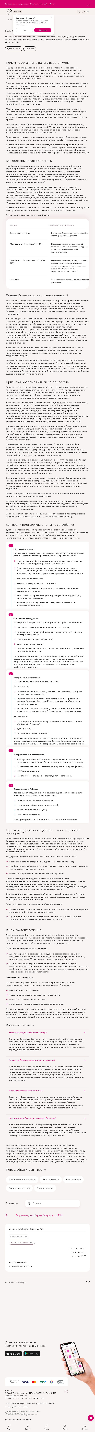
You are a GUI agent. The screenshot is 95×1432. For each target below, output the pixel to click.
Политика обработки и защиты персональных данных (22, 1411)
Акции (9, 1429)
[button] (47, 1032)
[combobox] (52, 1203)
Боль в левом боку (19, 1188)
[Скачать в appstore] (13, 1353)
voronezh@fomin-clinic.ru (20, 1266)
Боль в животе (51, 1179)
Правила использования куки (15, 1413)
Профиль (85, 1429)
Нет (24, 30)
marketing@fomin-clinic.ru (16, 1407)
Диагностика (13, 48)
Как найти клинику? (15, 1282)
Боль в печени (45, 1188)
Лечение (29, 48)
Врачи (27, 1429)
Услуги (65, 1429)
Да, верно (43, 30)
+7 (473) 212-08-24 (17, 1262)
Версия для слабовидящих (20, 1419)
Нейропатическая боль (22, 1179)
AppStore (41, 4)
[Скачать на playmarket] (31, 1353)
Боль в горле (73, 1179)
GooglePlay (50, 4)
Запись (46, 1429)
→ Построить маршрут (22, 1242)
